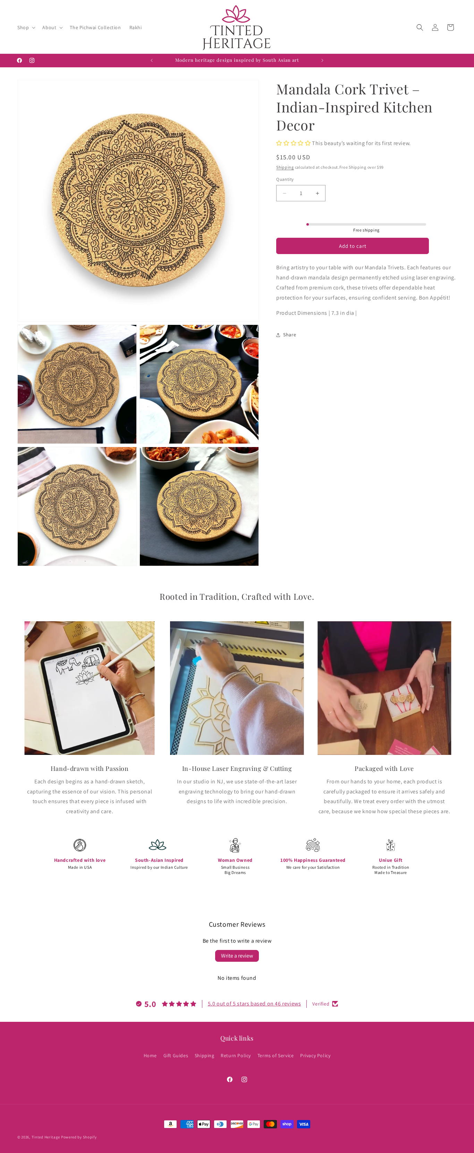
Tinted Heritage (46, 1137)
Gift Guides (175, 1055)
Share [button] (289, 334)
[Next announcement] (322, 60)
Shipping (285, 167)
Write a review (237, 955)
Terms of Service (275, 1055)
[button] (25, 27)
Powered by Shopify (79, 1137)
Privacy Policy (315, 1055)
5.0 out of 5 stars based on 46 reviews (254, 1003)
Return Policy (236, 1055)
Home (150, 1055)
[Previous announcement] (151, 60)
